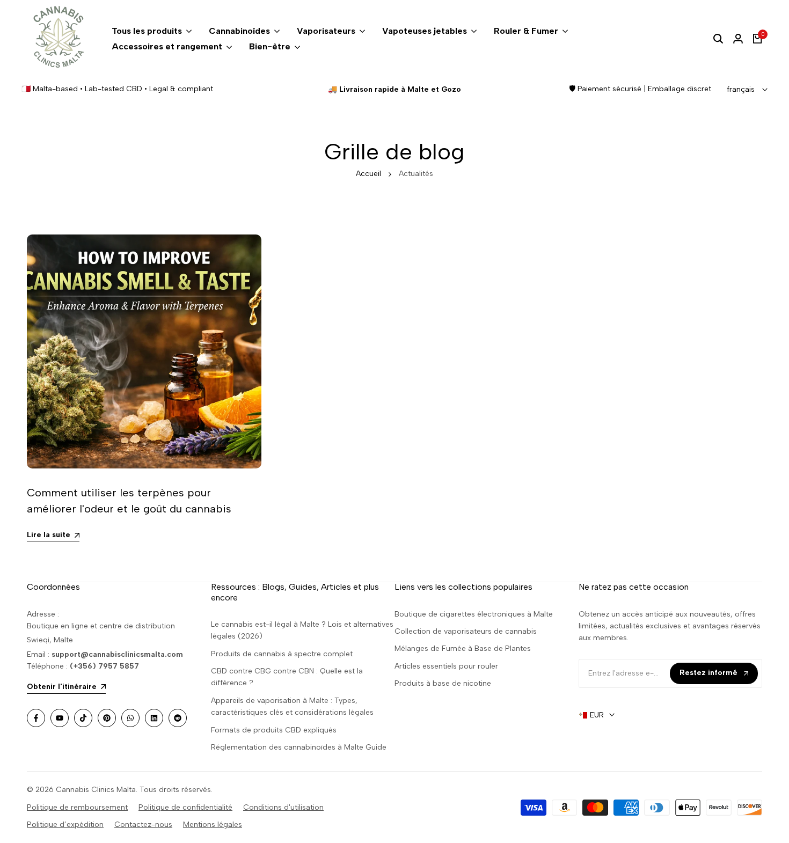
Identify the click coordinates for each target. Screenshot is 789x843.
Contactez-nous (143, 824)
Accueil (368, 173)
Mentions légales (212, 824)
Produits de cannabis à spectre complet (282, 653)
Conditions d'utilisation (283, 807)
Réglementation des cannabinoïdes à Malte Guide (298, 747)
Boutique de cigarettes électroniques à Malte (473, 614)
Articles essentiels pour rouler (446, 666)
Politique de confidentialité (185, 807)
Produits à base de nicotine (442, 683)
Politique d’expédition (65, 824)
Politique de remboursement (77, 807)
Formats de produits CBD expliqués (274, 730)
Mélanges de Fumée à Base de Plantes (462, 648)
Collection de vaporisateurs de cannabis (465, 631)
